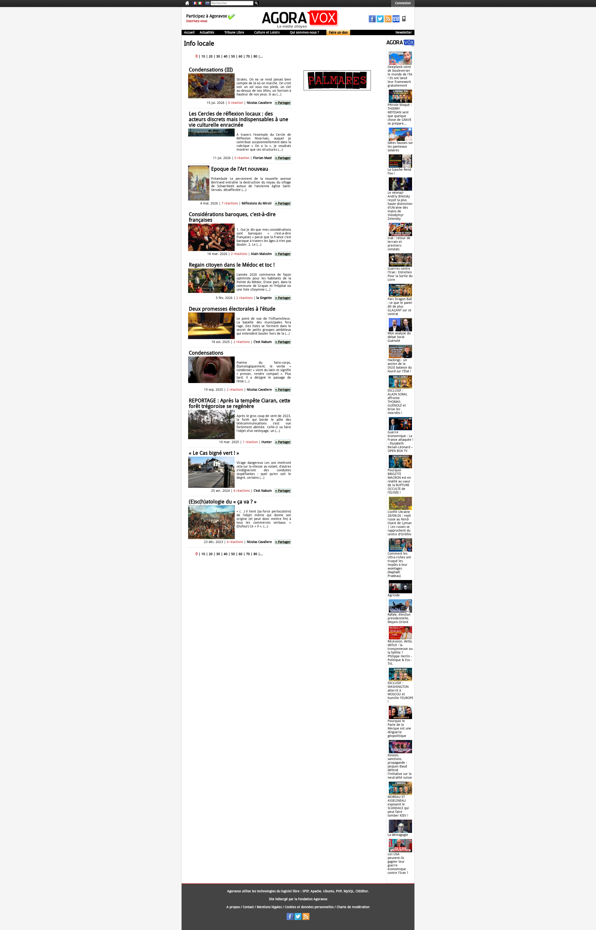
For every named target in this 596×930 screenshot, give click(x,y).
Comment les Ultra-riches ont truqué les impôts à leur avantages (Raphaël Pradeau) (399, 565)
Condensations (206, 353)
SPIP (305, 891)
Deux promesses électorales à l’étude (232, 309)
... (261, 56)
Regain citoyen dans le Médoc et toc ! (232, 265)
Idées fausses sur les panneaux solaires (400, 146)
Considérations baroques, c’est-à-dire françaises (232, 217)
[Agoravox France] (195, 3)
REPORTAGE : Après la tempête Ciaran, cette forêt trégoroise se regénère (239, 403)
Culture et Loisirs (267, 32)
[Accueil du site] (300, 28)
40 (225, 56)
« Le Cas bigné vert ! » (214, 453)
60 (240, 56)
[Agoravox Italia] (200, 3)
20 (211, 56)
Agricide (394, 595)
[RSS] (388, 21)
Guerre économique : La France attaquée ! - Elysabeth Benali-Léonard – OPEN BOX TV (400, 441)
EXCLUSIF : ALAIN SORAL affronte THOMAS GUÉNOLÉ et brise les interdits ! (397, 402)
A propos (233, 907)
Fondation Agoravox (312, 899)
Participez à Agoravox (206, 16)
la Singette (264, 298)
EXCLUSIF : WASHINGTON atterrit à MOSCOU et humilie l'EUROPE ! (400, 692)
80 (255, 56)
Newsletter (404, 32)
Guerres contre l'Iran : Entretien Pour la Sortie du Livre (400, 274)
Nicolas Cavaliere (259, 103)
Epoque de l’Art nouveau (239, 169)
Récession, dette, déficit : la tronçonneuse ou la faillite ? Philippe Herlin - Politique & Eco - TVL (400, 652)
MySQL (349, 891)
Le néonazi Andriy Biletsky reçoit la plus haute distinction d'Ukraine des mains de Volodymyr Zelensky (400, 206)
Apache (316, 891)
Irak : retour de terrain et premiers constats (399, 243)
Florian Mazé (262, 158)
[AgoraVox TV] (396, 21)
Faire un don (338, 32)
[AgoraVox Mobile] (403, 21)
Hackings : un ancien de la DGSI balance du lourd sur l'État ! (400, 365)
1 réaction (250, 442)
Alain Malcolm (261, 254)
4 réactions (242, 490)
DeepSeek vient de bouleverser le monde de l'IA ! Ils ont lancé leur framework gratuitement (400, 76)
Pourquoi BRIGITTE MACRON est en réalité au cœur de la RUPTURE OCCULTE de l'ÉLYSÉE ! (399, 481)
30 (218, 56)
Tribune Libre (234, 32)
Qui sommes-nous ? (304, 32)
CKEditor (362, 891)
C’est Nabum (263, 342)
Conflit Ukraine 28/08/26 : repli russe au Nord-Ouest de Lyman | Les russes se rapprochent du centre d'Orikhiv (400, 523)
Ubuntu (328, 891)
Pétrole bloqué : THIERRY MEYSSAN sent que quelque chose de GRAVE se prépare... (400, 114)
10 (203, 56)
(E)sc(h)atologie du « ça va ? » (223, 502)
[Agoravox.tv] (400, 46)
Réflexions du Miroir (257, 203)
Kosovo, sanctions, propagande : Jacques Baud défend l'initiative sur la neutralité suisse (400, 766)
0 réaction (235, 103)
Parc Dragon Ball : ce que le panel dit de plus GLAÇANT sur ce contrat (400, 306)
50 (233, 56)
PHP (339, 891)
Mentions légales (269, 907)
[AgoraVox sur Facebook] (372, 21)
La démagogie (398, 835)
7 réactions (230, 203)
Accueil (189, 32)
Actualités (207, 32)
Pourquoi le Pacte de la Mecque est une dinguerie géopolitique (399, 728)
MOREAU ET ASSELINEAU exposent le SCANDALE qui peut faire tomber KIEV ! (398, 806)
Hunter (266, 442)
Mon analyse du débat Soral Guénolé (399, 337)
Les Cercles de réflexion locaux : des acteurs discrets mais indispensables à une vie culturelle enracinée (238, 119)
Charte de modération (353, 907)
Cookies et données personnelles (309, 907)
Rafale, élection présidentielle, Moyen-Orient (399, 618)
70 (248, 56)
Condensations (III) (211, 70)
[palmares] (337, 89)
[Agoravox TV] (206, 3)
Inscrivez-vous (196, 21)
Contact (248, 907)
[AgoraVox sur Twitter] (380, 21)
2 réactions (239, 254)
